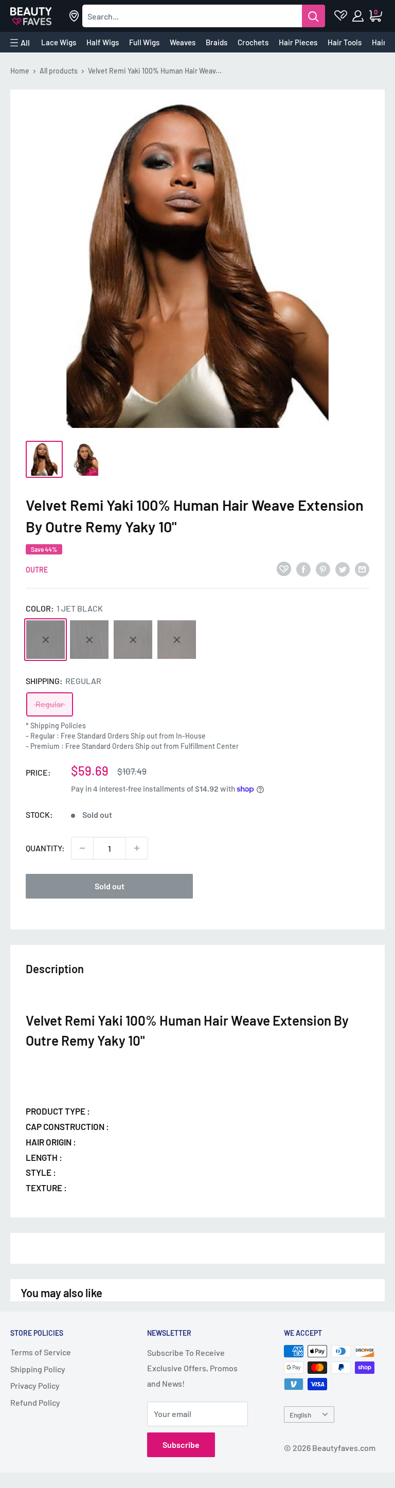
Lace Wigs (58, 42)
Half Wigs (102, 42)
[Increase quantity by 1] (137, 848)
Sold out (109, 886)
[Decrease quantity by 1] (82, 848)
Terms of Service (40, 1352)
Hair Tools (345, 42)
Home (19, 70)
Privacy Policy (35, 1385)
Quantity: (45, 848)
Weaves (182, 42)
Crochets (253, 42)
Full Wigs (144, 42)
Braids (216, 42)
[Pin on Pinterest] (323, 569)
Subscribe (181, 1444)
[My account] (358, 16)
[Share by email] (362, 569)
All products (59, 70)
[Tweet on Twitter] (342, 569)
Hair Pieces (298, 42)
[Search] (313, 16)
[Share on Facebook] (303, 569)
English (300, 1414)
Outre (37, 569)
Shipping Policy (37, 1369)
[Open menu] (20, 42)
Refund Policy (35, 1402)
